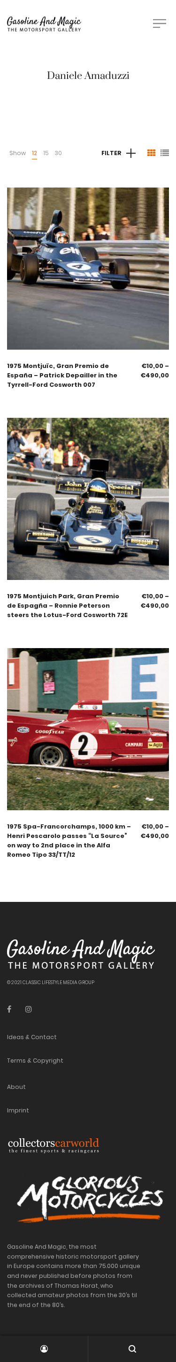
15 (46, 153)
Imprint (18, 1110)
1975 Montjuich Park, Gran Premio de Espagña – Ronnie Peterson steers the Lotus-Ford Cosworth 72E (67, 605)
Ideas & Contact (32, 1037)
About (16, 1087)
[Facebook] (9, 1009)
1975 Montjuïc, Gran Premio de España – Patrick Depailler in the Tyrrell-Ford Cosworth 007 (62, 375)
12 (34, 153)
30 (58, 153)
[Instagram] (28, 1009)
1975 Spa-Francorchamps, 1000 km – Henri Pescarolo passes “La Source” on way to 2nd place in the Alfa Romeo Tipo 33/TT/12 (69, 840)
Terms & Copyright (35, 1061)
